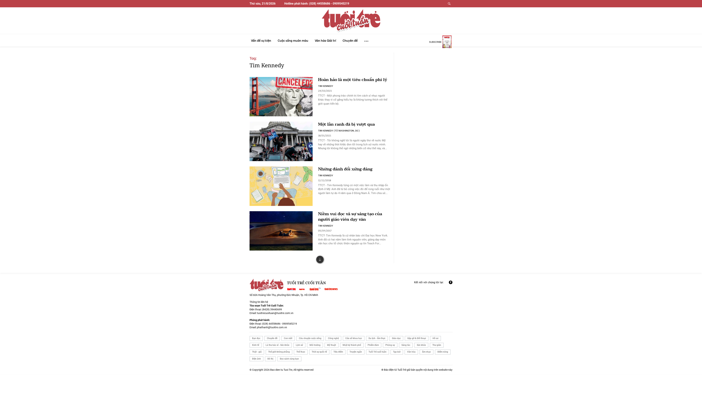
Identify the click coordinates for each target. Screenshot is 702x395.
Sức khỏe (421, 345)
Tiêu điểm (338, 352)
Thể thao (300, 352)
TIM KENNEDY (325, 85)
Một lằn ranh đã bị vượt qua (346, 124)
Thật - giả (257, 352)
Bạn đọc (256, 338)
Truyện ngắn (356, 352)
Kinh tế (255, 345)
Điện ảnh (256, 359)
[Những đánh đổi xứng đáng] (281, 186)
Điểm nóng (442, 352)
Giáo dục (396, 338)
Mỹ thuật (331, 345)
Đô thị (270, 359)
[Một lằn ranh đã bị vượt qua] (281, 141)
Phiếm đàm (373, 345)
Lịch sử (299, 345)
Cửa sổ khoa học (353, 338)
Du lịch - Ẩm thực (377, 338)
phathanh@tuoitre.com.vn (272, 327)
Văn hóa (411, 352)
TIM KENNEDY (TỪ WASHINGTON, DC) (339, 130)
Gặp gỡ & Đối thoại (416, 338)
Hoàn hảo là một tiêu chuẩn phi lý (352, 80)
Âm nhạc (426, 352)
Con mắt (288, 338)
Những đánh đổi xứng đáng (345, 169)
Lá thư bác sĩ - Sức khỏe (277, 345)
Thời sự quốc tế (319, 352)
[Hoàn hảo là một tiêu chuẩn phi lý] (281, 96)
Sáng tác (405, 345)
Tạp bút (397, 352)
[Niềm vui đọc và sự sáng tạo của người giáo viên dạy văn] (281, 231)
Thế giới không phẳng (279, 352)
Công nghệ (333, 338)
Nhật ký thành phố (352, 345)
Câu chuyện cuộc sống (310, 338)
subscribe (435, 41)
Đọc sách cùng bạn (289, 359)
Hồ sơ (435, 338)
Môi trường (315, 345)
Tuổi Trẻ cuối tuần (377, 352)
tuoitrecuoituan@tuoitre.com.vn (275, 313)
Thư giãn (436, 345)
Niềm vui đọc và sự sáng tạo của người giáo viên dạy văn (350, 217)
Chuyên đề (272, 338)
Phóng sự (390, 345)
